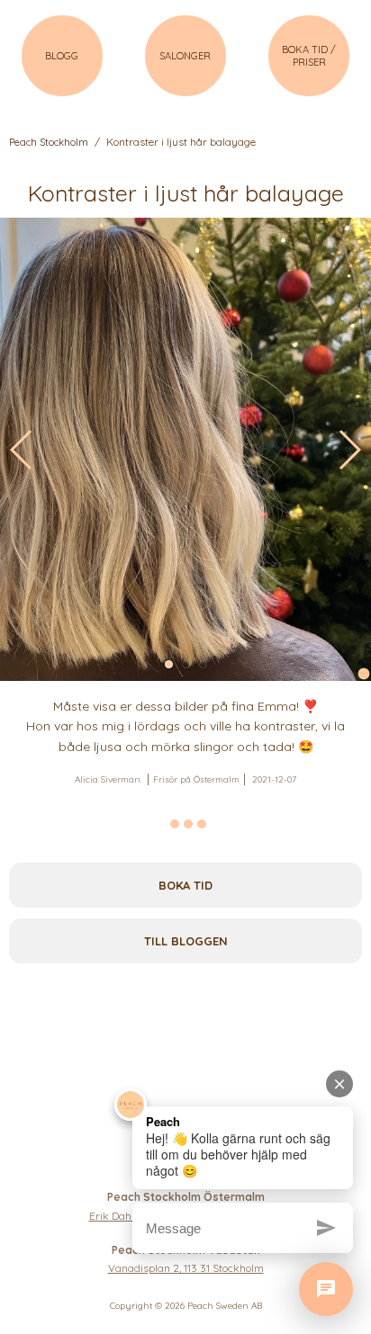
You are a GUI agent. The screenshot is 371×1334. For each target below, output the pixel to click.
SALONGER (185, 55)
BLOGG (61, 55)
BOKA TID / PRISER (309, 55)
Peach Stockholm (48, 142)
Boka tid (185, 885)
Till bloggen (186, 941)
